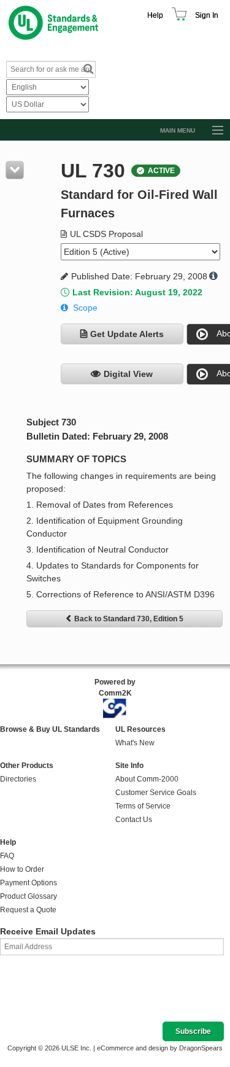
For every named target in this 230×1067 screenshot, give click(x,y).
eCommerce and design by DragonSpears (160, 1048)
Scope (85, 307)
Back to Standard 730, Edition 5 (128, 619)
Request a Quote (28, 910)
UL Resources (140, 729)
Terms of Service (143, 806)
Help (155, 15)
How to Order (22, 869)
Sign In (206, 15)
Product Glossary (28, 896)
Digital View (128, 374)
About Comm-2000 (146, 779)
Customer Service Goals (155, 792)
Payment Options (28, 883)
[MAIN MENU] (212, 130)
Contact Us (133, 819)
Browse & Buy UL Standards (50, 729)
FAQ (7, 856)
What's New (135, 743)
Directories (18, 779)
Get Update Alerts (127, 334)
